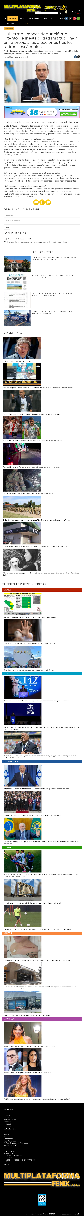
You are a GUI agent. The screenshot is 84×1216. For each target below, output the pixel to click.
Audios (6, 1134)
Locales (23, 18)
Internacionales (49, 18)
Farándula (9, 24)
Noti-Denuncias (10, 1141)
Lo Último (13, 18)
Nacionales (34, 18)
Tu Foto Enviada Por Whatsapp (16, 1143)
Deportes (63, 18)
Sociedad (7, 1124)
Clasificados (22, 24)
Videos (6, 1137)
